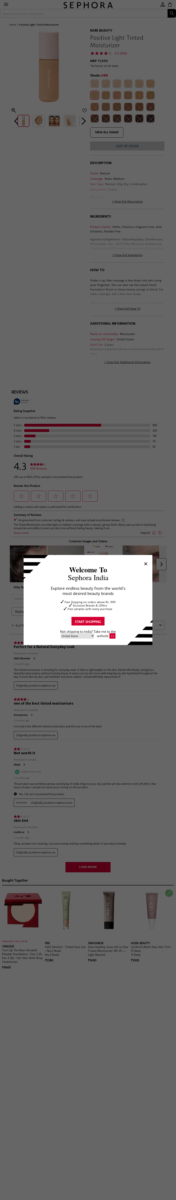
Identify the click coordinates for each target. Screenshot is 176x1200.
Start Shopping (88, 621)
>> (112, 636)
